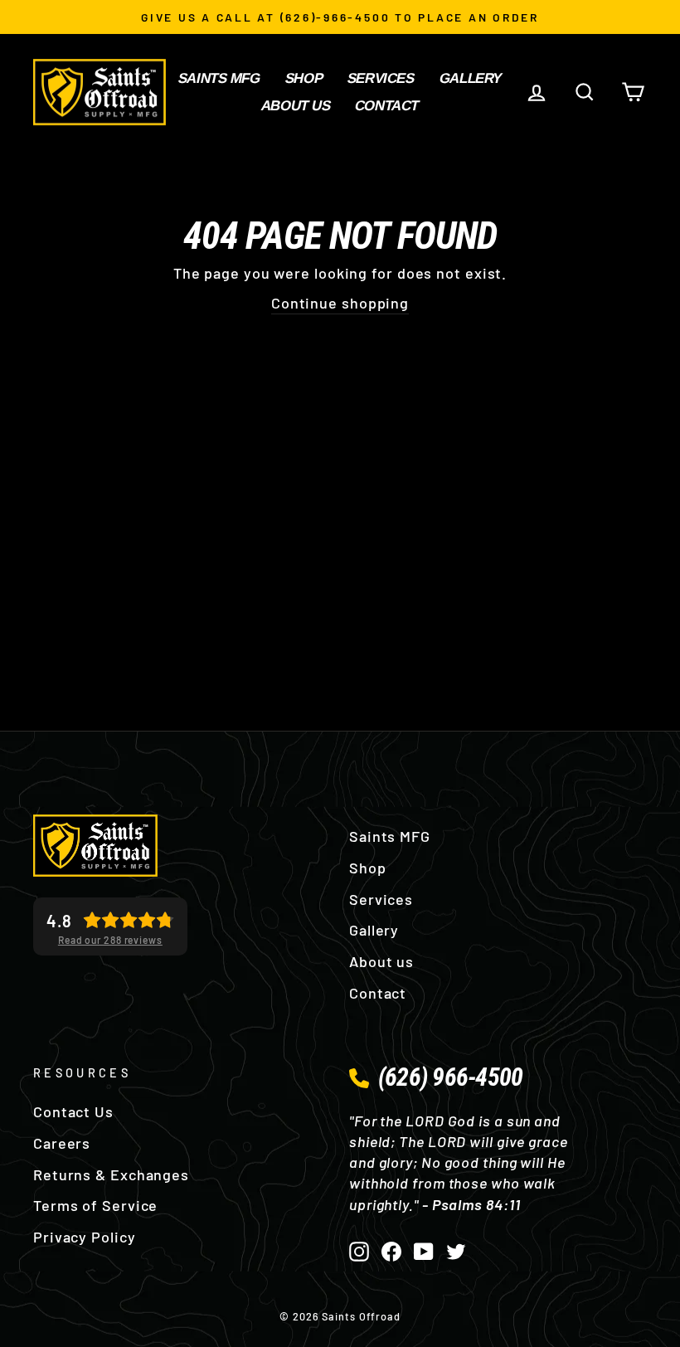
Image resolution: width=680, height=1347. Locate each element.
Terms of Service (95, 1205)
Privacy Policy (84, 1237)
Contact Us (73, 1111)
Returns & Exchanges (111, 1174)
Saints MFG (219, 78)
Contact (386, 106)
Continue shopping (340, 303)
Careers (61, 1143)
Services (381, 78)
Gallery (470, 78)
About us (296, 106)
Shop (304, 78)
